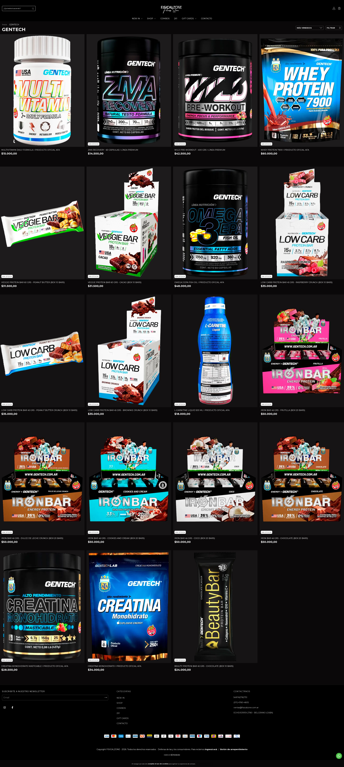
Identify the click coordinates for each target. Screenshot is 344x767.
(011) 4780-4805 (241, 702)
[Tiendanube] (172, 755)
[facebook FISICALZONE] (12, 707)
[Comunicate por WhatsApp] (339, 756)
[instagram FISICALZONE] (5, 707)
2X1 (175, 18)
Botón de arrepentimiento (234, 749)
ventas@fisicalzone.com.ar (246, 707)
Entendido (205, 764)
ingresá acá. (211, 749)
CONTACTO (206, 18)
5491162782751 (240, 697)
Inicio (4, 24)
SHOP (150, 18)
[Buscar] (33, 8)
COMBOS (165, 18)
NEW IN (136, 18)
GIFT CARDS (188, 18)
